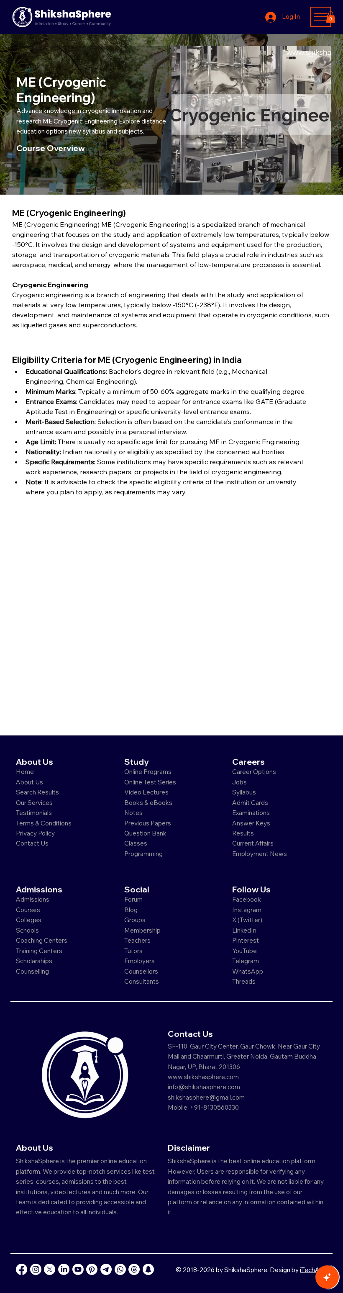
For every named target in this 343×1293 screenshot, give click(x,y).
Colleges (28, 920)
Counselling (32, 971)
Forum (133, 899)
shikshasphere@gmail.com (206, 1097)
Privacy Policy (35, 833)
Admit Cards (250, 803)
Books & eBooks (148, 803)
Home (25, 772)
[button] (330, 17)
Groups (135, 920)
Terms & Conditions (44, 823)
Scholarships (34, 961)
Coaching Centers (41, 940)
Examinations (251, 813)
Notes (133, 813)
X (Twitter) (247, 920)
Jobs (239, 782)
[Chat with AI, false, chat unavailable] (327, 1277)
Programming (143, 854)
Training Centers (39, 951)
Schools (27, 930)
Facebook (246, 899)
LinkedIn (244, 930)
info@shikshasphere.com (204, 1087)
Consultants (141, 981)
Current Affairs (253, 843)
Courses (28, 910)
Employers (139, 961)
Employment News (259, 854)
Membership (142, 930)
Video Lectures (146, 792)
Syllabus (244, 792)
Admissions (33, 899)
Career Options (254, 772)
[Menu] (320, 16)
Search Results (37, 792)
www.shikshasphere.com (203, 1077)
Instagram (246, 910)
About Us (29, 782)
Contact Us (32, 843)
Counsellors (141, 971)
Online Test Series (150, 782)
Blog (131, 910)
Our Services (34, 803)
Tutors (133, 951)
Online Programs (148, 772)
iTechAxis (313, 1270)
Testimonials (34, 813)
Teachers (137, 940)
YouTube (244, 951)
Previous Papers (147, 823)
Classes (136, 843)
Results (243, 833)
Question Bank (145, 833)
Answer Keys (251, 823)
